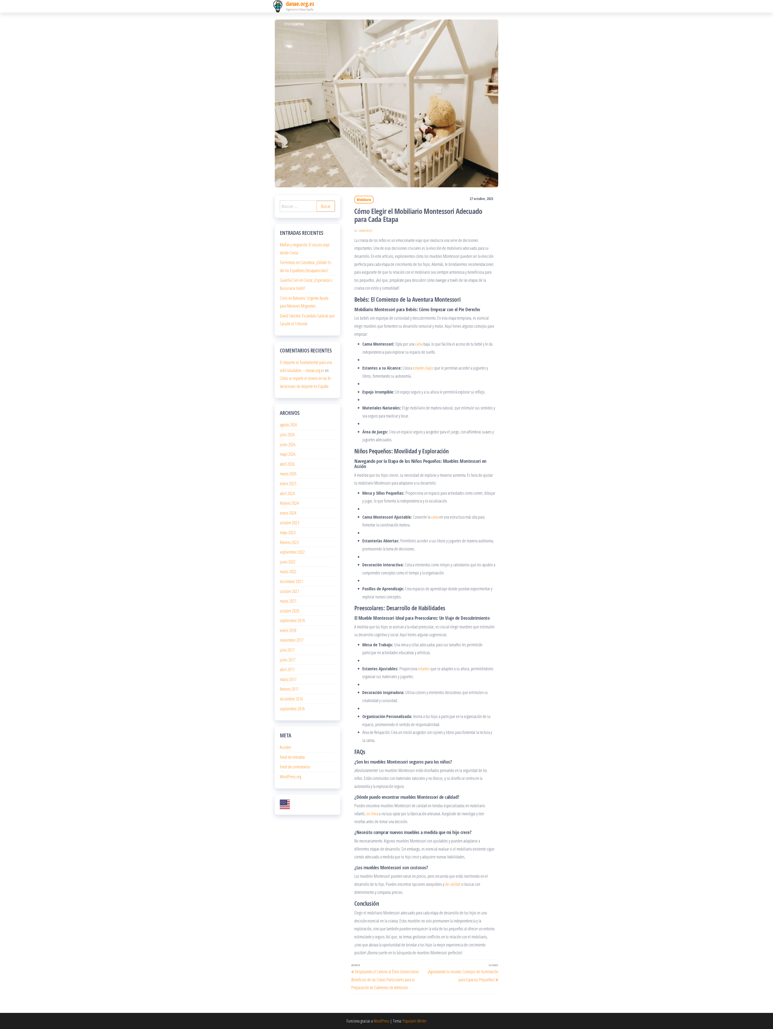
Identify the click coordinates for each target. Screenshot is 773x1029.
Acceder (285, 747)
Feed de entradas (292, 757)
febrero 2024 (289, 503)
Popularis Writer (414, 1021)
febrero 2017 (289, 689)
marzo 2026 (288, 473)
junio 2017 (288, 660)
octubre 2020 (289, 611)
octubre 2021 (289, 591)
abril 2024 (287, 493)
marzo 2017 (288, 679)
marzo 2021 (288, 601)
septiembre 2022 (292, 552)
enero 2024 (288, 513)
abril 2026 (287, 464)
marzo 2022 (288, 571)
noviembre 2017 (292, 640)
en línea (372, 813)
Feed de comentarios (295, 767)
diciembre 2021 (291, 581)
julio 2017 (287, 650)
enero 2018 (288, 630)
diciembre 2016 (291, 699)
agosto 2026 (288, 425)
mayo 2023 (288, 532)
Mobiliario (364, 199)
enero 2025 (288, 483)
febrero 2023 (289, 542)
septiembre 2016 (292, 709)
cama (419, 344)
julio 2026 (287, 434)
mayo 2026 (288, 454)
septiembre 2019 (292, 620)
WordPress (381, 1021)
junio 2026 (288, 444)
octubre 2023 (289, 522)
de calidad (453, 884)
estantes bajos (423, 368)
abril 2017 (287, 669)
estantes (424, 668)
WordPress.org (290, 776)
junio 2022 (288, 562)
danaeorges (366, 231)
